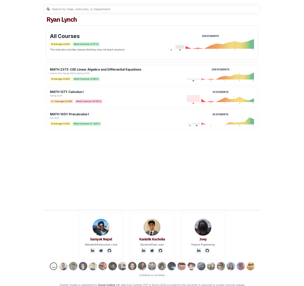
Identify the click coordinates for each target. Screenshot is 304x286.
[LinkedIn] (92, 250)
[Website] (101, 250)
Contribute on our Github (152, 275)
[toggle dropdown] (49, 73)
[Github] (109, 250)
